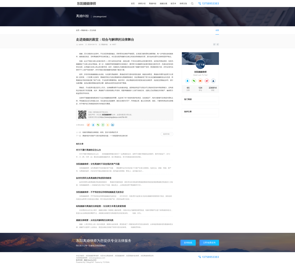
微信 (98, 125)
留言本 (173, 3)
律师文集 (183, 3)
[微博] (207, 81)
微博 (88, 125)
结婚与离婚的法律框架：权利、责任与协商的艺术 (100, 132)
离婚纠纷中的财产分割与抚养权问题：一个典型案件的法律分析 (105, 136)
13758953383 (210, 3)
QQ (93, 125)
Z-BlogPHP (90, 262)
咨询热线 (188, 242)
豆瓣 (103, 125)
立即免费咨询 (209, 242)
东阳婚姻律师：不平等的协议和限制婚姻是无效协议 (100, 192)
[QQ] (187, 81)
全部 (217, 30)
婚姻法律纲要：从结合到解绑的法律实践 (94, 220)
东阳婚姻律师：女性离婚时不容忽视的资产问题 (98, 164)
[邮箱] (200, 81)
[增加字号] (214, 44)
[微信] (194, 81)
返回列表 (166, 134)
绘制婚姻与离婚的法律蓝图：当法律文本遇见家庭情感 (101, 206)
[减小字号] (218, 44)
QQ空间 (107, 125)
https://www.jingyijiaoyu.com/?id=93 (113, 117)
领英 (112, 125)
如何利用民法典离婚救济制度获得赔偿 (93, 178)
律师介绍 (142, 3)
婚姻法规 (163, 3)
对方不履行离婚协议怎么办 (88, 150)
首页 (133, 3)
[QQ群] (213, 81)
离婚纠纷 (152, 3)
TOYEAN (106, 262)
